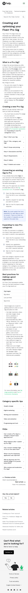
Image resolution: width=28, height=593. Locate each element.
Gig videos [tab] (7, 294)
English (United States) (13, 585)
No (11, 498)
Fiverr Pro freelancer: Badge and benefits (12, 517)
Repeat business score (9, 529)
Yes (5, 498)
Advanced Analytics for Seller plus (12, 526)
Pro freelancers (9, 13)
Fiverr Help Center (7, 11)
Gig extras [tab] (7, 301)
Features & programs (19, 11)
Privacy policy (14, 577)
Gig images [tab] (7, 291)
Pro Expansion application (17, 129)
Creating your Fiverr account (11, 513)
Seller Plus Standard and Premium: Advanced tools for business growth (13, 522)
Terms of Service (14, 574)
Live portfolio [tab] (8, 297)
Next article (19, 482)
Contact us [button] (8, 552)
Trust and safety (14, 581)
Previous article (10, 477)
